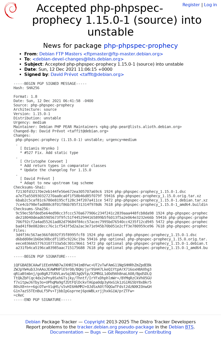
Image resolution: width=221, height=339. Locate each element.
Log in (210, 4)
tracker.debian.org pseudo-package (115, 327)
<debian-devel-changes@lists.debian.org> (78, 59)
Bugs (95, 332)
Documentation (66, 332)
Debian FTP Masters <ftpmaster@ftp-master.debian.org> (101, 53)
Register (191, 4)
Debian (32, 321)
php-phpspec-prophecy (141, 45)
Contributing (158, 332)
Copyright (94, 321)
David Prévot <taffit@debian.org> (87, 74)
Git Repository (123, 332)
